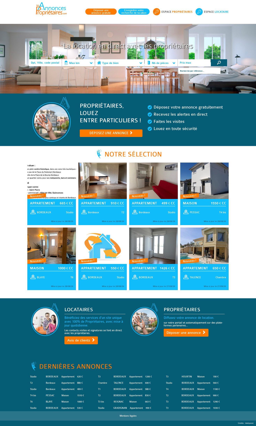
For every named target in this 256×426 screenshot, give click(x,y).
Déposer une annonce (184, 333)
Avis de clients (79, 340)
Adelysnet (249, 423)
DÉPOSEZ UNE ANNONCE (109, 133)
